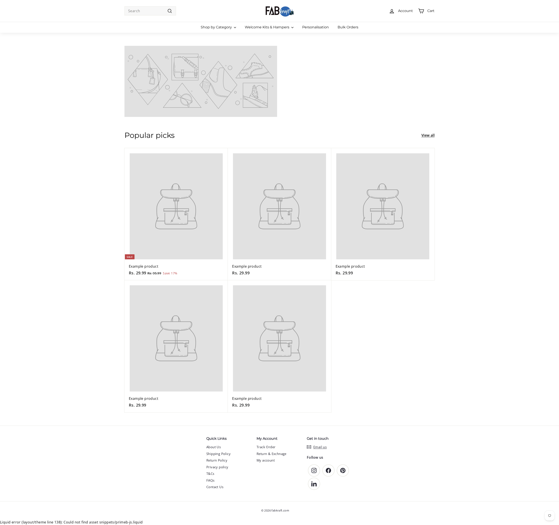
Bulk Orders (348, 27)
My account (266, 460)
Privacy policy (217, 467)
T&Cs (210, 473)
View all (428, 135)
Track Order (266, 447)
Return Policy (216, 460)
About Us (213, 447)
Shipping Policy (218, 453)
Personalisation (315, 27)
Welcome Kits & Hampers (267, 27)
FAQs (210, 480)
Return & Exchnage (271, 453)
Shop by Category (217, 27)
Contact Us (214, 487)
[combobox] (150, 10)
